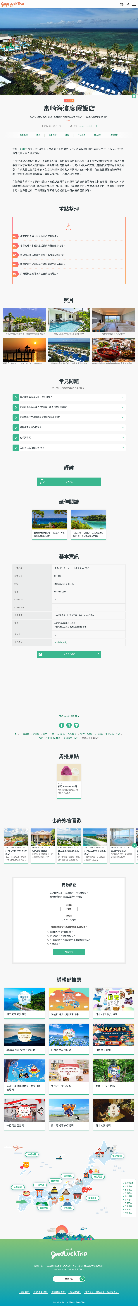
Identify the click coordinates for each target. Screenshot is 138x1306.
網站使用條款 (40, 1292)
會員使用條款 (58, 1292)
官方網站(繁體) (60, 642)
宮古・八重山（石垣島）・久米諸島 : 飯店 (58, 738)
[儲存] (134, 96)
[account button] (127, 4)
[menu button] (134, 4)
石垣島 (23, 149)
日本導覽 (24, 734)
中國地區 (40, 1185)
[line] (76, 725)
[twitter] (69, 725)
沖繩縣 (36, 734)
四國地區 (44, 1208)
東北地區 (98, 1176)
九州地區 (18, 1187)
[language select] (122, 4)
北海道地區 (117, 1156)
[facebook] (61, 725)
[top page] (16, 734)
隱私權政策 (75, 1292)
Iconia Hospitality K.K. (88, 126)
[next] (134, 845)
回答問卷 (69, 952)
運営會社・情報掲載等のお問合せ (101, 1292)
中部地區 (68, 1208)
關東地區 (92, 1198)
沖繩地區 (32, 1154)
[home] (12, 4)
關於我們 (24, 1292)
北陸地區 (68, 1176)
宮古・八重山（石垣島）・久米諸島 (60, 734)
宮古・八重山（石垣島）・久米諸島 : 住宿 (100, 734)
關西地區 (55, 1181)
